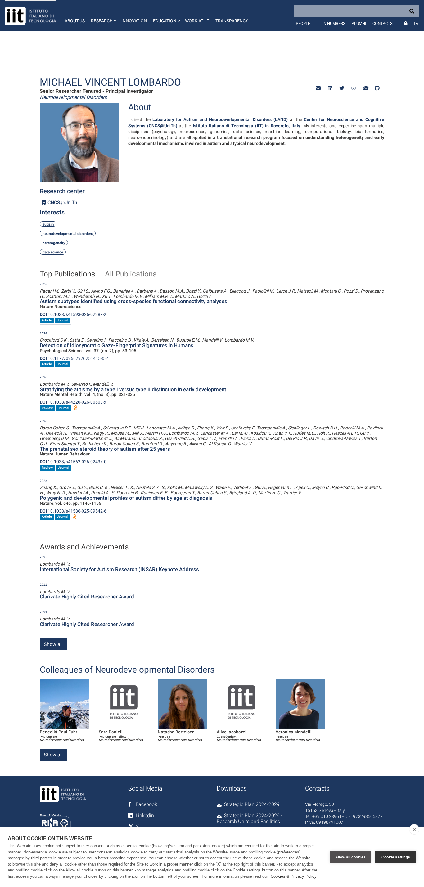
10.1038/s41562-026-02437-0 (73, 461)
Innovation (134, 20)
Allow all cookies (350, 857)
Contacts (382, 23)
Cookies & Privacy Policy (294, 876)
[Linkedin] (330, 88)
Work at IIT (197, 20)
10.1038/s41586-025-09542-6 (73, 510)
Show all (53, 644)
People (303, 23)
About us (75, 20)
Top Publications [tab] (67, 274)
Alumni (359, 23)
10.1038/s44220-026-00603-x (73, 402)
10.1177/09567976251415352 (74, 358)
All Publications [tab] (130, 274)
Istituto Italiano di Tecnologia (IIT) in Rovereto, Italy (246, 125)
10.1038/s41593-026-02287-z (73, 314)
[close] (414, 829)
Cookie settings (395, 857)
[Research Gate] (353, 88)
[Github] (377, 88)
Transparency (231, 20)
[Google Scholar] (365, 88)
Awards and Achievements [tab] (84, 547)
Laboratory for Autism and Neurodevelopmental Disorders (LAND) (220, 119)
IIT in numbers (330, 23)
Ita (415, 23)
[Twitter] (341, 88)
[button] (103, 15)
